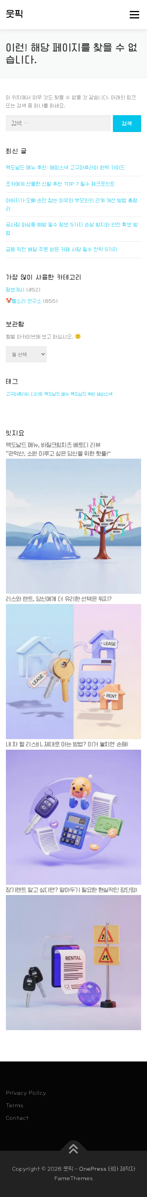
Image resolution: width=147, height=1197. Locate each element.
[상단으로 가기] (73, 1151)
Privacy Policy (26, 1092)
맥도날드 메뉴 (56, 394)
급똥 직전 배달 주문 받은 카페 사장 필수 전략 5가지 (62, 249)
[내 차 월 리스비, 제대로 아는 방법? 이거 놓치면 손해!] (73, 817)
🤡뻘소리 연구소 (24, 301)
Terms (15, 1105)
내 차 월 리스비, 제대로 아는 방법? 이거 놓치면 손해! (67, 744)
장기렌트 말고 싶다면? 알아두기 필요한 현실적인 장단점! (71, 889)
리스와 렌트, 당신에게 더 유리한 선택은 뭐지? (59, 598)
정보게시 (15, 290)
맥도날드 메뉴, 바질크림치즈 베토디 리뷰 (53, 444)
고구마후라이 (17, 394)
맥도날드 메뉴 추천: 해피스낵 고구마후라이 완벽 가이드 (65, 168)
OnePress (93, 1168)
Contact (17, 1117)
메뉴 (132, 14)
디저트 (37, 394)
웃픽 (15, 14)
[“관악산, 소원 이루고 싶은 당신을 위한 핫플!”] (73, 526)
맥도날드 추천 (83, 394)
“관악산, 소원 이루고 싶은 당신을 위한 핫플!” (58, 453)
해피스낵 (105, 394)
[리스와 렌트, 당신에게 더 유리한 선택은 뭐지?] (73, 671)
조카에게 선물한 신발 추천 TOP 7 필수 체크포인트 (60, 184)
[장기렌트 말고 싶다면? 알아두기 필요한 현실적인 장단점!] (73, 962)
